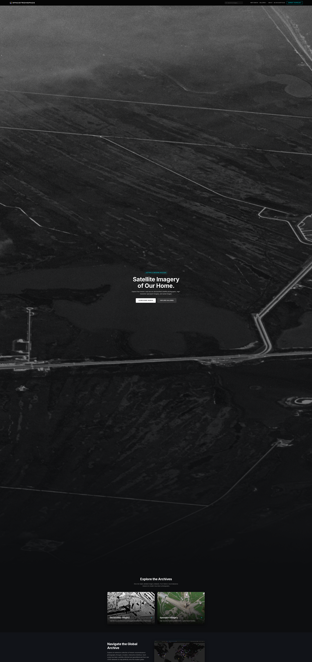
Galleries (262, 2)
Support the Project (294, 2)
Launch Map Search (145, 300)
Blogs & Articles (279, 2)
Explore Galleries (167, 300)
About (270, 2)
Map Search (254, 2)
